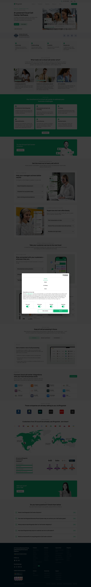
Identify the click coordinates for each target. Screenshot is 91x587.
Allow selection (45, 310)
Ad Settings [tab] (45, 285)
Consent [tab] (45, 278)
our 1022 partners (29, 293)
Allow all (60, 310)
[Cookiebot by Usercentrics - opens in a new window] (63, 275)
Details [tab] (45, 282)
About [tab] (45, 288)
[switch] (39, 306)
